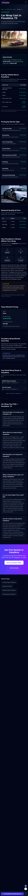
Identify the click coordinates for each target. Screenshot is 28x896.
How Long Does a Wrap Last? (9, 594)
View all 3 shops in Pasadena (13, 393)
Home (2, 9)
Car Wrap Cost (8, 9)
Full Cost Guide (14, 568)
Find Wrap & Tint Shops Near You (13, 893)
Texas (14, 9)
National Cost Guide (7, 586)
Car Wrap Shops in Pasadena (9, 582)
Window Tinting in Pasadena (9, 590)
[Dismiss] (25, 894)
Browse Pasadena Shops (14, 562)
